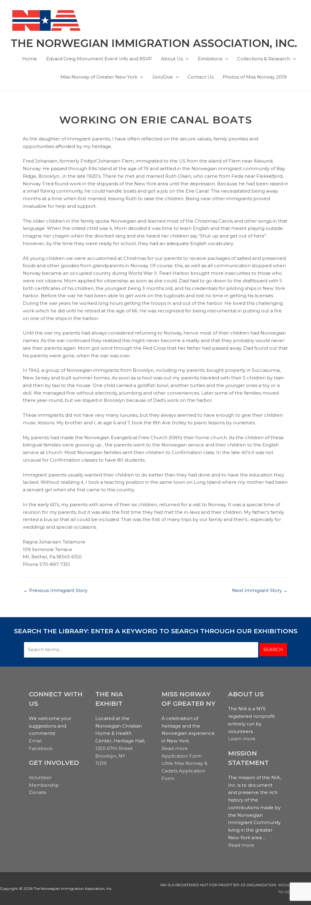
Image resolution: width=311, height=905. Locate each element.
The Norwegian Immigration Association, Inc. (154, 43)
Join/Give (162, 77)
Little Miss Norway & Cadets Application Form (184, 770)
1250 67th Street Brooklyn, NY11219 (114, 755)
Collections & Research (263, 59)
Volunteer (40, 777)
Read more (175, 748)
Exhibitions (210, 59)
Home (29, 59)
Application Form (182, 756)
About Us (172, 59)
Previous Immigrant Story (55, 590)
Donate (37, 792)
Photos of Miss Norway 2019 (255, 77)
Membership (44, 785)
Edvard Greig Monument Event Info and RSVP (99, 59)
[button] (186, 59)
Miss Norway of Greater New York (98, 77)
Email (35, 741)
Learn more (241, 739)
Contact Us (201, 77)
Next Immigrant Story (260, 590)
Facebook (41, 748)
